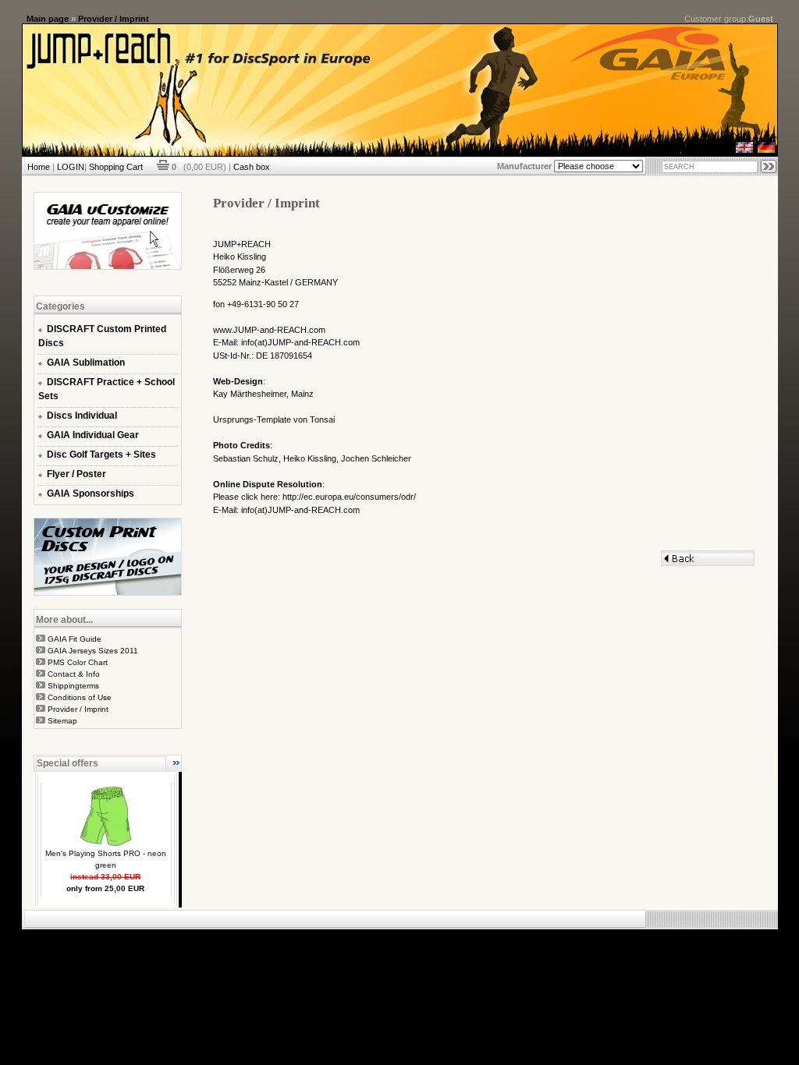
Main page (48, 18)
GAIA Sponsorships (90, 493)
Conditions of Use (80, 697)
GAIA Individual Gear (93, 435)
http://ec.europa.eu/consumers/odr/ (349, 496)
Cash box (251, 167)
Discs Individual (82, 415)
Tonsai (322, 419)
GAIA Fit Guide (74, 639)
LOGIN (70, 167)
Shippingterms (73, 685)
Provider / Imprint (113, 18)
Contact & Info (74, 674)
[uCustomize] (108, 266)
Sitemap (62, 720)
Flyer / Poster (76, 474)
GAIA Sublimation (86, 362)
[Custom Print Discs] (108, 592)
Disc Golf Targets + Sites (101, 454)
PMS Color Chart (78, 662)
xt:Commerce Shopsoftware (453, 935)
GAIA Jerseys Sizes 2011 (93, 650)
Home (38, 167)
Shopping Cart (116, 167)
